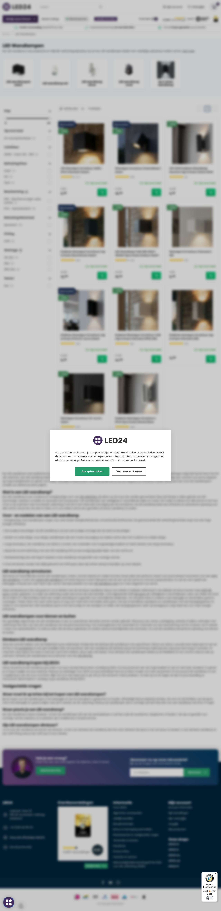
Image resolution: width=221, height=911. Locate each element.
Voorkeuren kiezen (129, 471)
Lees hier (118, 460)
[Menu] (215, 874)
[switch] (209, 898)
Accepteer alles (92, 471)
